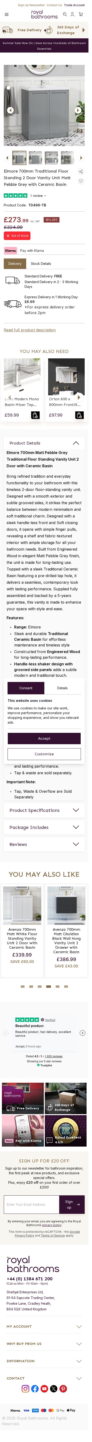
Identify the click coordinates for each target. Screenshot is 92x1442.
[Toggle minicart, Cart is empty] (81, 14)
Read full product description (30, 330)
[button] (9, 397)
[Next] (78, 110)
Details (62, 688)
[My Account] (72, 14)
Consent (25, 688)
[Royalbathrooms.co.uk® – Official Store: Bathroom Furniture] (44, 14)
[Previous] (10, 110)
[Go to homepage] (44, 1264)
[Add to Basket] (35, 415)
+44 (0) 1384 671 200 (29, 1279)
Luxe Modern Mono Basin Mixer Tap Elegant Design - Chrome (22, 402)
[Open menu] (6, 14)
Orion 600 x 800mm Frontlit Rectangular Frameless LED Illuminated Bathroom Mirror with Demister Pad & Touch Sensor (66, 402)
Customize (44, 754)
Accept (44, 738)
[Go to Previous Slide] (4, 30)
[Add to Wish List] (81, 181)
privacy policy (51, 1225)
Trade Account (74, 5)
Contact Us (54, 5)
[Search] (65, 14)
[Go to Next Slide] (83, 30)
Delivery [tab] (14, 264)
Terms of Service (53, 1235)
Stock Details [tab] (41, 264)
